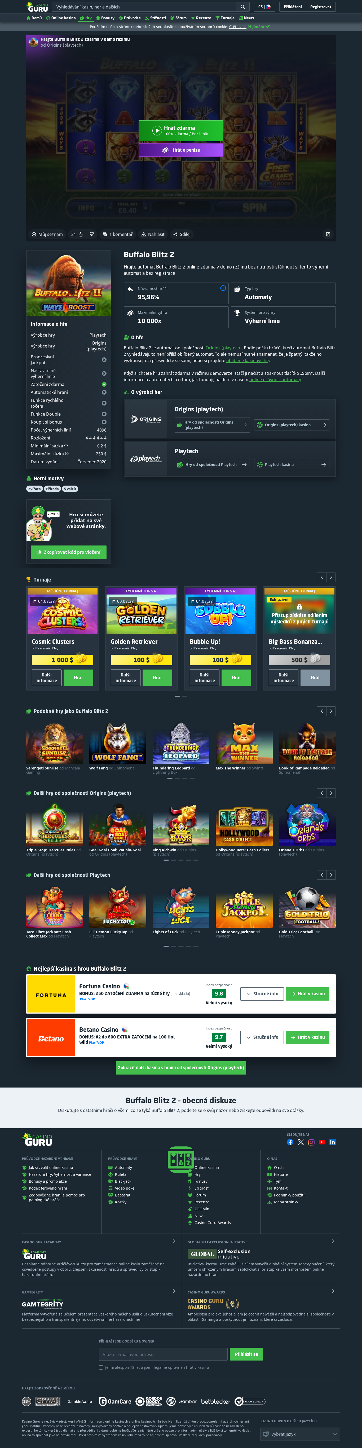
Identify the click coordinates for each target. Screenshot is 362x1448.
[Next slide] (331, 577)
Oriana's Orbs (301, 852)
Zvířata (34, 488)
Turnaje (228, 17)
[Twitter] (301, 1142)
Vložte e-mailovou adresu (123, 1350)
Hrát (78, 678)
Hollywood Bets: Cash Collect (242, 852)
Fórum (181, 17)
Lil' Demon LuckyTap (111, 934)
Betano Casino (99, 1029)
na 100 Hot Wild (127, 1039)
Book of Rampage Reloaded (307, 770)
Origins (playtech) (224, 348)
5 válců (70, 488)
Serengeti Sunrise (53, 770)
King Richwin (174, 852)
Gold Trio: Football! (299, 934)
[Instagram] (311, 1142)
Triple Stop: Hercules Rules (53, 852)
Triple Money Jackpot (238, 934)
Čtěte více (237, 26)
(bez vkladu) (180, 993)
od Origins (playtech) (62, 45)
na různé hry (133, 993)
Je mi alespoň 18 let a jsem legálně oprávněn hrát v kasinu (157, 1367)
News (249, 17)
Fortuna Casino (100, 986)
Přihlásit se (246, 1354)
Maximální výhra (152, 312)
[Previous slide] (321, 577)
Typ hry (251, 288)
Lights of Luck (176, 932)
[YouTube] (322, 1142)
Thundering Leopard (174, 770)
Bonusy (107, 17)
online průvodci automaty (275, 379)
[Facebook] (290, 1142)
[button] (182, 234)
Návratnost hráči (152, 288)
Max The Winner (239, 768)
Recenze (203, 17)
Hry (88, 17)
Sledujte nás (298, 1135)
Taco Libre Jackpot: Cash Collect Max (48, 934)
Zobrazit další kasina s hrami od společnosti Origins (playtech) (181, 1068)
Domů (37, 17)
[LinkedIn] (332, 1142)
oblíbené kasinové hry (248, 360)
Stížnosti (158, 17)
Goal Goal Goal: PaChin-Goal (115, 852)
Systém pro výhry (260, 312)
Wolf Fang (112, 768)
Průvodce (132, 17)
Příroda (52, 488)
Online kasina (63, 17)
